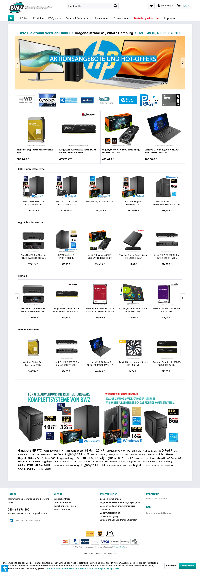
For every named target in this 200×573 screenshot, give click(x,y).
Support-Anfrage (62, 498)
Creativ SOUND (85, 462)
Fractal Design (44, 468)
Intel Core (58, 454)
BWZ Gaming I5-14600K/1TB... (100, 201)
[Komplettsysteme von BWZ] (100, 418)
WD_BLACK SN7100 (118, 454)
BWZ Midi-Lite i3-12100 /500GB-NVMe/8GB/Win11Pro (166, 203)
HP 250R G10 (69, 461)
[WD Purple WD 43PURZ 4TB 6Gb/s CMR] (166, 294)
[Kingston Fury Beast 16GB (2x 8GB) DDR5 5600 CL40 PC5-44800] (166, 348)
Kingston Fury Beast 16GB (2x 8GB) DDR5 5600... (166, 363)
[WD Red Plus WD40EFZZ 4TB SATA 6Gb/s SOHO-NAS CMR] (100, 294)
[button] (4, 568)
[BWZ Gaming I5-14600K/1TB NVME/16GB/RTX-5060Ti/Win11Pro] (100, 187)
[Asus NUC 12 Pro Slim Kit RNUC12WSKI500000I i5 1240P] (33, 241)
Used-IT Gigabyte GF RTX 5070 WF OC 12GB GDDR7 (100, 256)
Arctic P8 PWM (141, 458)
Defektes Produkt (62, 502)
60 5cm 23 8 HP (87, 458)
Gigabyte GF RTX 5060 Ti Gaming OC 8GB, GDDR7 (121, 151)
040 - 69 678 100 (18, 509)
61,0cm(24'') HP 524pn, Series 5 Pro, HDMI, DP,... (133, 310)
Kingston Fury (65, 458)
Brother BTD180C (27, 454)
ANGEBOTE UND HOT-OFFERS (100, 62)
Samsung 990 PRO (116, 450)
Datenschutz (106, 509)
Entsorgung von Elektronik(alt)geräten (118, 519)
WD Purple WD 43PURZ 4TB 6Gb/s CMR (166, 310)
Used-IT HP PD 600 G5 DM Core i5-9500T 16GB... (167, 256)
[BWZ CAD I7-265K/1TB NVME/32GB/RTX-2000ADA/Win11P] (33, 187)
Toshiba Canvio (150, 451)
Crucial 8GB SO (137, 454)
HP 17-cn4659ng (99, 454)
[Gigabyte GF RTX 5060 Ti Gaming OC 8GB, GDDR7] (121, 129)
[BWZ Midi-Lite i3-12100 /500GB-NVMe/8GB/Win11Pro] (166, 187)
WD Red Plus (168, 450)
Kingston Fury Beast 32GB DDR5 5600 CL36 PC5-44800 (77, 151)
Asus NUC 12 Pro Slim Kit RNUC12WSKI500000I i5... (33, 256)
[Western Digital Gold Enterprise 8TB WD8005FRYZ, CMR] (36, 129)
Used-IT (130, 458)
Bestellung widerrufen (65, 506)
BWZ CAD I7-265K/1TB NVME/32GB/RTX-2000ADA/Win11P (33, 203)
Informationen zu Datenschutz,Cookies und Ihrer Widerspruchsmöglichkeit (83, 568)
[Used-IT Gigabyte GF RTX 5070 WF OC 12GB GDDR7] (100, 241)
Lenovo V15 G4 (155, 454)
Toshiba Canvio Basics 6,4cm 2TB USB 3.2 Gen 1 (133, 256)
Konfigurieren (187, 565)
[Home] (11, 18)
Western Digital (132, 465)
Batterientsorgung (109, 516)
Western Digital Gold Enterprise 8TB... (35, 151)
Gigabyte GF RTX (30, 450)
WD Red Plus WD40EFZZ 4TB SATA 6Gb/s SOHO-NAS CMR (100, 310)
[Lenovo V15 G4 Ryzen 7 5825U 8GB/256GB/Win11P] (164, 129)
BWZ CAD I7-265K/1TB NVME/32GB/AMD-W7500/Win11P (66, 203)
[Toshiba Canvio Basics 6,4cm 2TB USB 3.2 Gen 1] (133, 241)
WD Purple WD (134, 450)
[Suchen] (115, 6)
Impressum (152, 493)
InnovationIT (158, 458)
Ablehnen (171, 565)
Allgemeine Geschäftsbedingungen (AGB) (120, 502)
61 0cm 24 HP (43, 465)
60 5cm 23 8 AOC (151, 465)
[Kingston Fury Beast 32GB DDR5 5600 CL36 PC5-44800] (78, 129)
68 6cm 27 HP (95, 450)
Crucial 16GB (58, 465)
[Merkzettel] (151, 6)
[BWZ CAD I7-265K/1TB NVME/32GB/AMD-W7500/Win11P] (66, 187)
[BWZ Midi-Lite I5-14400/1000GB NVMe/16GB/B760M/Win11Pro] (66, 241)
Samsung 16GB (74, 450)
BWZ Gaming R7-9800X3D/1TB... (133, 203)
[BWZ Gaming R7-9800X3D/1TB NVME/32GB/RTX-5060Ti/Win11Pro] (133, 187)
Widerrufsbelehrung (110, 512)
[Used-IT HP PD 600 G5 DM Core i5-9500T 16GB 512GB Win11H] (166, 241)
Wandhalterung (73, 465)
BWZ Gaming (165, 461)
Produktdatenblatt (128, 294)
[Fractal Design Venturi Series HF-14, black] (133, 348)
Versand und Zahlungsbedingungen (118, 506)
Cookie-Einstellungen (110, 498)
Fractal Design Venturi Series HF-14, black (133, 363)
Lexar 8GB (50, 458)
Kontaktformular (62, 509)
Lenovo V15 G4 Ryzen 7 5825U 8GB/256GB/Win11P (162, 151)
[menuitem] (93, 6)
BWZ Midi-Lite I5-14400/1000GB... (66, 256)
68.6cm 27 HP (101, 461)
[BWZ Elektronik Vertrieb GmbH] (36, 7)
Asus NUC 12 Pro (150, 462)
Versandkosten (119, 547)
